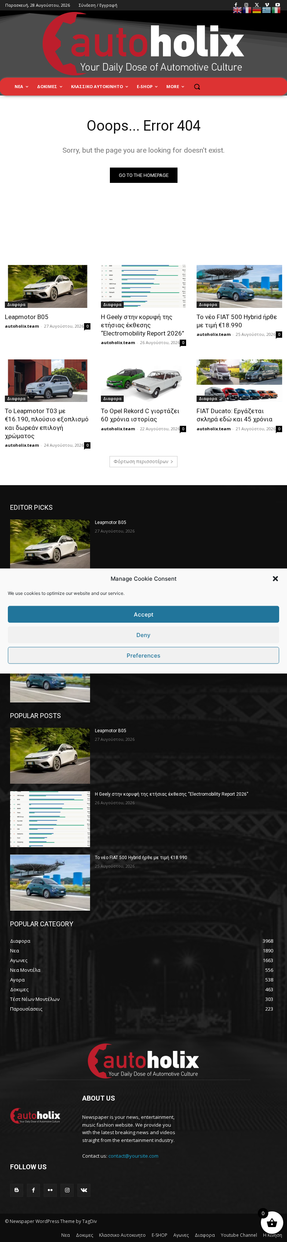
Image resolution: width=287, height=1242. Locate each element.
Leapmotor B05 (27, 317)
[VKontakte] (83, 1190)
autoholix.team (22, 326)
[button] (275, 578)
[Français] (247, 9)
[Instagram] (246, 5)
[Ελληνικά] (267, 9)
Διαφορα (16, 304)
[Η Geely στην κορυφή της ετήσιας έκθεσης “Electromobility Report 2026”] (143, 286)
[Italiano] (276, 9)
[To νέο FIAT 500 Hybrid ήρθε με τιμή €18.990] (239, 286)
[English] (238, 9)
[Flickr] (50, 1190)
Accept (144, 614)
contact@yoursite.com (133, 1155)
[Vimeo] (267, 5)
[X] (257, 5)
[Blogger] (16, 1190)
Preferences (143, 655)
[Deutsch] (257, 9)
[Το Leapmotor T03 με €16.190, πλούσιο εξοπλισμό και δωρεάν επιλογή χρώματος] (47, 380)
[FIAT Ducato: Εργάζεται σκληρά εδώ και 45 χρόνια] (239, 380)
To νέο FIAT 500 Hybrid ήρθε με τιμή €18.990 (141, 857)
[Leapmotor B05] (47, 286)
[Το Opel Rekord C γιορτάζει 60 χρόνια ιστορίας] (143, 380)
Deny (143, 634)
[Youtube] (277, 5)
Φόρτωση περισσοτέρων (141, 461)
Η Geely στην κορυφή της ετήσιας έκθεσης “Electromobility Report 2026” (142, 325)
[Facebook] (236, 5)
